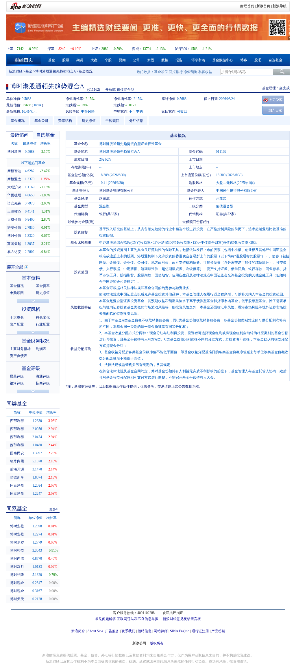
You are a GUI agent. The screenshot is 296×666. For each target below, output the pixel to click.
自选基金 (275, 60)
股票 (65, 60)
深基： (52, 49)
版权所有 (157, 643)
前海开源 (17, 469)
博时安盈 (17, 526)
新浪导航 (279, 6)
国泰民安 (17, 453)
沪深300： (182, 49)
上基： (11, 49)
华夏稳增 (14, 195)
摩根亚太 (14, 179)
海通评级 (43, 376)
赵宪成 (284, 88)
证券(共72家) (226, 214)
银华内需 (17, 461)
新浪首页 (263, 6)
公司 (136, 60)
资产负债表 (18, 356)
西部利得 (17, 421)
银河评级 (17, 383)
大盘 (93, 60)
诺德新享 (17, 477)
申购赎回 (112, 121)
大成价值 (14, 219)
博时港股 (14, 152)
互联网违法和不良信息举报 (137, 619)
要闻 (122, 60)
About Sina (95, 631)
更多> (53, 509)
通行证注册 (200, 631)
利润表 (41, 349)
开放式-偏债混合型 (119, 90)
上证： (96, 49)
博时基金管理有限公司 (116, 191)
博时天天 (17, 599)
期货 (79, 60)
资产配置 (17, 324)
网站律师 (161, 631)
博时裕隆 (17, 575)
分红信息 (136, 121)
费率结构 (65, 121)
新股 (150, 60)
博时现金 (17, 583)
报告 (178, 60)
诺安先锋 (14, 203)
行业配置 (43, 324)
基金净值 (161, 72)
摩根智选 (14, 171)
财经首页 (247, 6)
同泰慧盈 (17, 485)
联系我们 (128, 631)
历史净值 (89, 121)
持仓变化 (43, 317)
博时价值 (14, 236)
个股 (108, 60)
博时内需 (17, 559)
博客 (243, 60)
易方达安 (14, 252)
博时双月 (17, 567)
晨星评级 (17, 376)
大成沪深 (14, 187)
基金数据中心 (222, 60)
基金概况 (18, 121)
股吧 (257, 60)
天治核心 (14, 211)
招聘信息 (144, 631)
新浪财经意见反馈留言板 (182, 619)
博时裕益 (17, 550)
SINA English (179, 631)
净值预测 (190, 72)
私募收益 (205, 72)
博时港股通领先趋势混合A (55, 71)
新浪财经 (16, 71)
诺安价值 (14, 228)
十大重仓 (17, 317)
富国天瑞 (14, 244)
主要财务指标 (20, 349)
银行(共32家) (109, 214)
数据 (164, 60)
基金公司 (41, 121)
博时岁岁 (17, 542)
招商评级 (43, 383)
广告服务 (112, 631)
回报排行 (176, 72)
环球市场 (198, 60)
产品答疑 (218, 631)
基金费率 (43, 286)
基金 (51, 60)
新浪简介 (78, 631)
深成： (137, 49)
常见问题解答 (105, 619)
